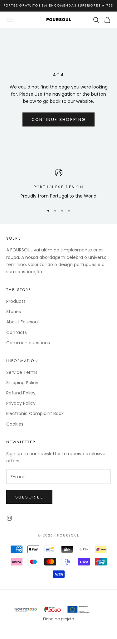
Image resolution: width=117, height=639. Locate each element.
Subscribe (29, 497)
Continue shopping (59, 119)
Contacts (16, 332)
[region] (58, 184)
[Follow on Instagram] (9, 518)
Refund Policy (21, 393)
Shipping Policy (22, 382)
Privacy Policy (21, 403)
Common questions (28, 343)
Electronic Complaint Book (35, 413)
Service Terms (21, 372)
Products (16, 301)
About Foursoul (22, 322)
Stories (13, 311)
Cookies (14, 424)
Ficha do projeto (58, 619)
